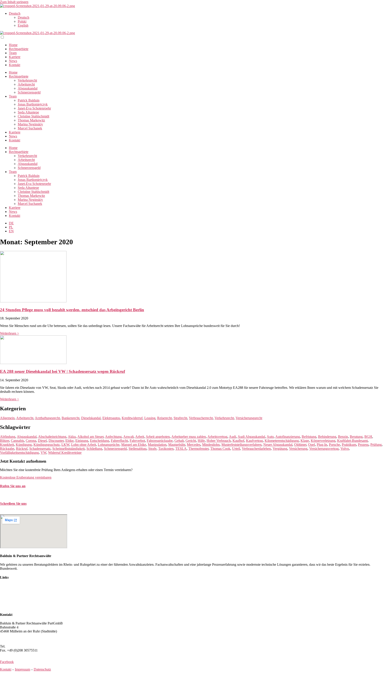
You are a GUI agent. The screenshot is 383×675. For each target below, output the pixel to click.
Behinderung (327, 436)
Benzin (343, 436)
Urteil (236, 448)
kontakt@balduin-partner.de (19, 512)
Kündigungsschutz (46, 444)
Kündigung (24, 444)
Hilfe (201, 440)
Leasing (149, 418)
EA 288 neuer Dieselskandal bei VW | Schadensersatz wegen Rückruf (62, 371)
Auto (270, 436)
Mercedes (193, 444)
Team (13, 53)
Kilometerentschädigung (282, 440)
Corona (31, 440)
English (23, 25)
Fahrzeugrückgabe (160, 440)
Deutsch (14, 13)
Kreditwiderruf (132, 418)
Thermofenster (198, 448)
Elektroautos (111, 418)
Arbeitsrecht (26, 84)
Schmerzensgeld (29, 92)
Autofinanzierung (287, 436)
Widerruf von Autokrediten (19, 602)
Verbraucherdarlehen (256, 448)
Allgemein (7, 418)
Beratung (356, 436)
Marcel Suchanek (30, 128)
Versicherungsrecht (249, 418)
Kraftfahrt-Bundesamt (352, 440)
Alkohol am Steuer (90, 436)
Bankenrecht (70, 418)
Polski (22, 21)
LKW (65, 444)
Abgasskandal (27, 88)
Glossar (5, 606)
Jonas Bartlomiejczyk (33, 104)
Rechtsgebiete (18, 49)
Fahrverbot (137, 440)
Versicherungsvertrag (324, 448)
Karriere (14, 57)
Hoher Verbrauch (219, 440)
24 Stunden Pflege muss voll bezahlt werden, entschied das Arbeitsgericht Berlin (72, 309)
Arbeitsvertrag (217, 436)
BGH (368, 436)
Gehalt (179, 440)
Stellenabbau (138, 448)
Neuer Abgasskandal (277, 444)
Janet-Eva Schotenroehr (34, 108)
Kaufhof (238, 440)
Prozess (363, 444)
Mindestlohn (211, 444)
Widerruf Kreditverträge (65, 452)
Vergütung (280, 448)
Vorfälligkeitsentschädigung (19, 452)
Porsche (334, 444)
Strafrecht (180, 418)
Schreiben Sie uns (13, 503)
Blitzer (4, 440)
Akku (72, 436)
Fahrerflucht (119, 440)
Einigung (81, 440)
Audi (232, 436)
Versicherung (298, 448)
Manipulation (157, 444)
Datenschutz (42, 669)
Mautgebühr (176, 444)
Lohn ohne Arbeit (83, 444)
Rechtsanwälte (10, 586)
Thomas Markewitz (31, 120)
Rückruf (21, 448)
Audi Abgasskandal (251, 436)
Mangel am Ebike (133, 444)
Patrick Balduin (28, 100)
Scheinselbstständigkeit (68, 448)
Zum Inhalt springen (14, 2)
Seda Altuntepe (28, 112)
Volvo (344, 448)
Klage (305, 440)
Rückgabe (7, 448)
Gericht (191, 440)
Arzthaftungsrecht (47, 418)
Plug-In (322, 444)
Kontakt (14, 65)
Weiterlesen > (9, 333)
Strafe (152, 448)
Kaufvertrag (254, 440)
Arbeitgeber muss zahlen (188, 436)
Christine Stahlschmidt (33, 116)
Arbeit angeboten (158, 436)
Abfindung (7, 436)
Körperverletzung (323, 440)
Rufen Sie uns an (12, 486)
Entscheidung (99, 440)
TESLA (181, 448)
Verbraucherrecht (201, 418)
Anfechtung (113, 436)
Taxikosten (166, 448)
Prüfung (376, 444)
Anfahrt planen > (12, 639)
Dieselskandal (91, 418)
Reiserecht (164, 418)
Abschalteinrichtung (52, 436)
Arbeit (139, 436)
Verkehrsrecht (27, 80)
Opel (311, 444)
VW (43, 452)
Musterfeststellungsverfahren (241, 444)
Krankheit (7, 444)
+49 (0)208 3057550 (20, 646)
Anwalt (128, 436)
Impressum (22, 669)
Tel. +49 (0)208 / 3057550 (18, 495)
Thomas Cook (220, 448)
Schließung (94, 448)
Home (13, 45)
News (13, 61)
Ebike (69, 440)
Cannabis (17, 440)
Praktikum (349, 444)
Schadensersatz (40, 448)
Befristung (309, 436)
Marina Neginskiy (30, 124)
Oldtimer (300, 444)
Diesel (42, 440)
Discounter (56, 440)
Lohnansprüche (108, 444)
